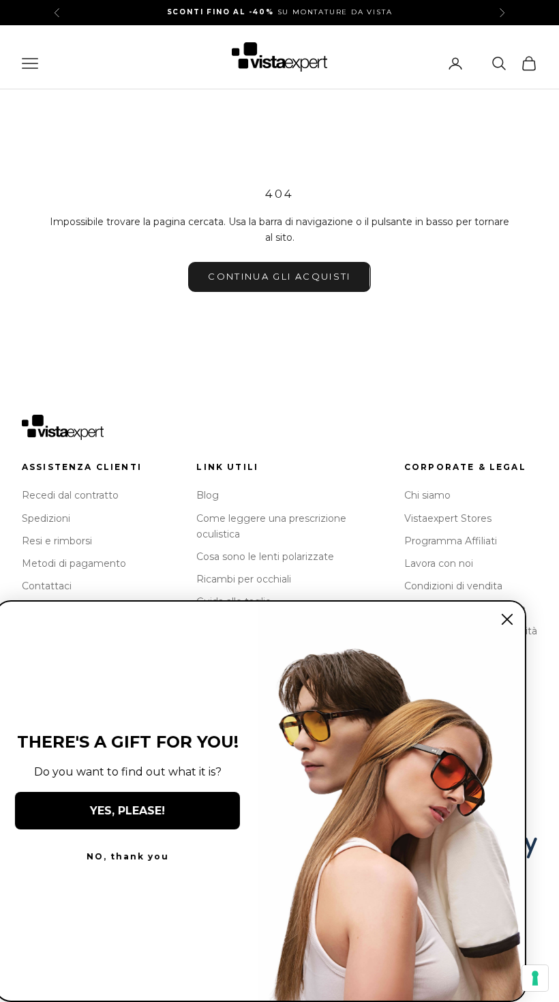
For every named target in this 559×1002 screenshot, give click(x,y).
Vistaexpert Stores (448, 518)
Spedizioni (46, 518)
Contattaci (47, 586)
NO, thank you (133, 856)
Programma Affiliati (450, 541)
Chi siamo (427, 495)
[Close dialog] (512, 619)
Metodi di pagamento (74, 563)
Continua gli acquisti (279, 276)
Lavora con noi (438, 563)
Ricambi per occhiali (243, 579)
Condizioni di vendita (453, 586)
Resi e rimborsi (57, 541)
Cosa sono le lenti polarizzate (265, 556)
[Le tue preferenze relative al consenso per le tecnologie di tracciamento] (535, 978)
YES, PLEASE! (132, 810)
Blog (207, 495)
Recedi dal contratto (70, 495)
